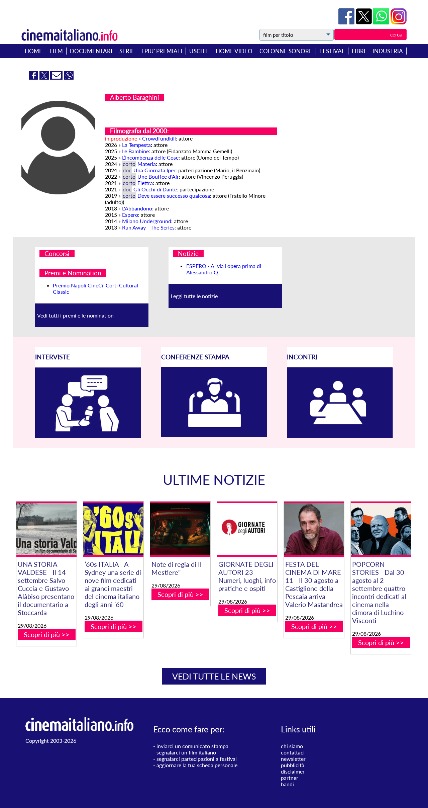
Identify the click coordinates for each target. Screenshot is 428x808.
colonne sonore (285, 51)
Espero (130, 214)
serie (126, 51)
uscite (199, 51)
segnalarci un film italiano (186, 752)
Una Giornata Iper (154, 170)
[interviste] (88, 436)
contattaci (293, 752)
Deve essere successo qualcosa (173, 195)
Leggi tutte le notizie (194, 296)
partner (289, 778)
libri (358, 51)
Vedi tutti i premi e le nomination (75, 315)
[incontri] (340, 436)
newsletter (293, 758)
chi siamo (292, 746)
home (33, 51)
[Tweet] (364, 22)
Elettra (145, 183)
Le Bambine (135, 151)
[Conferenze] (214, 435)
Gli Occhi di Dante (155, 189)
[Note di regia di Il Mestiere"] (180, 529)
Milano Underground (146, 221)
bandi (287, 784)
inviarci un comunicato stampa (192, 746)
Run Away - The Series (148, 227)
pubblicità (292, 765)
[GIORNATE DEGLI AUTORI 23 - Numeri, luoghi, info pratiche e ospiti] (247, 529)
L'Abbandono (137, 208)
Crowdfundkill (159, 138)
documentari (91, 51)
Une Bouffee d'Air (158, 176)
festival (332, 51)
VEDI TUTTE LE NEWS (214, 676)
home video (234, 51)
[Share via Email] (57, 77)
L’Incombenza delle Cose (150, 157)
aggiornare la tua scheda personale (196, 765)
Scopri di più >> (47, 634)
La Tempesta (136, 145)
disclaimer (293, 771)
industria (387, 51)
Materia (146, 164)
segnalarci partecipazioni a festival (196, 758)
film (56, 51)
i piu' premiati (161, 51)
